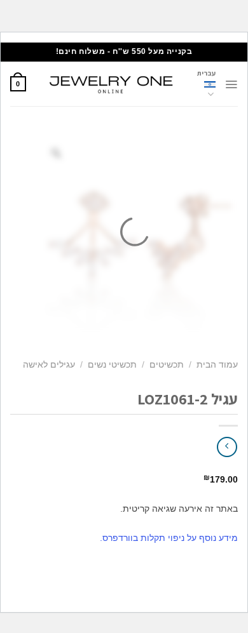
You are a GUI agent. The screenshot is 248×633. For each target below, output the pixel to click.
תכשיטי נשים (112, 365)
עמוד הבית (217, 365)
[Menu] (231, 84)
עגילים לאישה (49, 365)
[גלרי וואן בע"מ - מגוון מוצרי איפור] (112, 84)
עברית (206, 73)
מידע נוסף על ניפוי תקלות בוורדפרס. (169, 538)
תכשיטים (166, 365)
